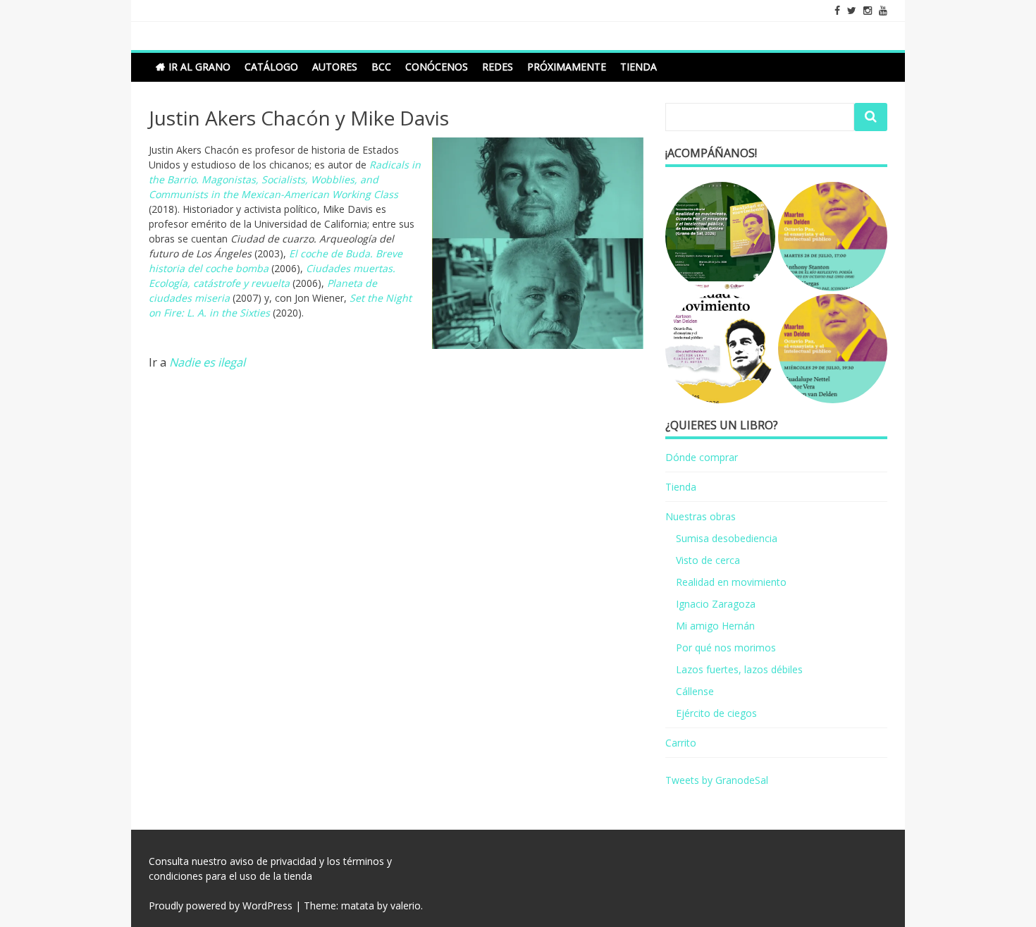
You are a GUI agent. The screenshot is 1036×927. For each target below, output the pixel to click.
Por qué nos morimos (726, 647)
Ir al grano (199, 66)
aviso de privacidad (273, 861)
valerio (405, 905)
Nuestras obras (700, 516)
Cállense (695, 691)
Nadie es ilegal (207, 362)
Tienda (638, 66)
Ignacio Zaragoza (716, 603)
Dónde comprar (701, 457)
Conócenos (436, 66)
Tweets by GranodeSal (716, 780)
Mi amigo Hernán (715, 625)
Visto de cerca (708, 560)
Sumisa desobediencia (726, 538)
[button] (720, 236)
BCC (381, 66)
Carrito (680, 742)
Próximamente (566, 66)
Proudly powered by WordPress (220, 905)
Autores (334, 66)
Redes (497, 66)
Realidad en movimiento (731, 582)
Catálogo (271, 66)
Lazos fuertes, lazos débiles (739, 669)
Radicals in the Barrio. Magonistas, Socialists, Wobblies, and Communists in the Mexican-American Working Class (285, 179)
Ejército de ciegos (716, 713)
